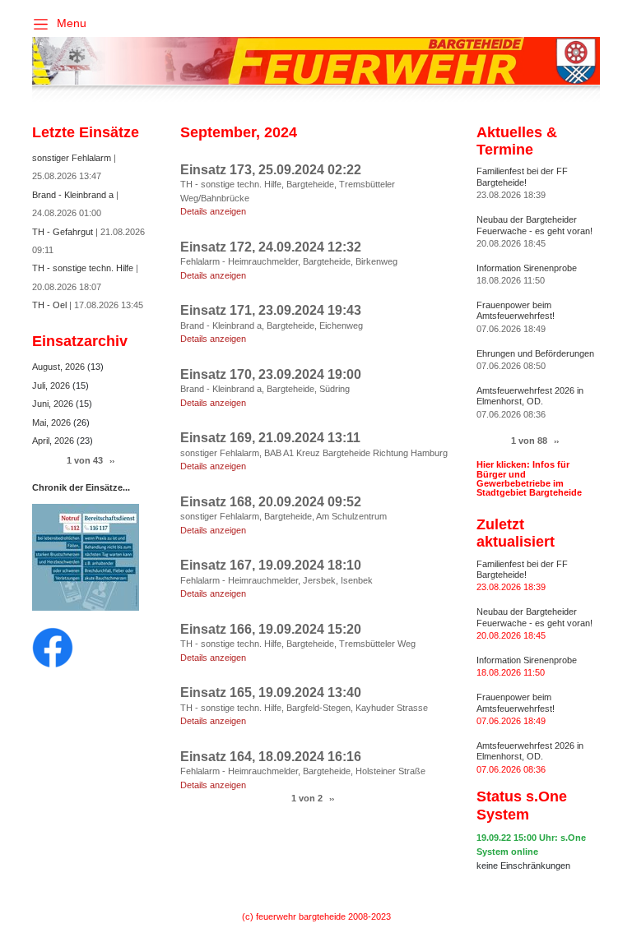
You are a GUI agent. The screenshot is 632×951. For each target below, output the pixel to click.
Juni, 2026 (54, 404)
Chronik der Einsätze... (81, 487)
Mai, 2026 (52, 422)
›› (331, 798)
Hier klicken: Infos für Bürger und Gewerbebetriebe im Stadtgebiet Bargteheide (529, 478)
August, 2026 (59, 367)
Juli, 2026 (52, 385)
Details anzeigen (213, 211)
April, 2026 (54, 440)
